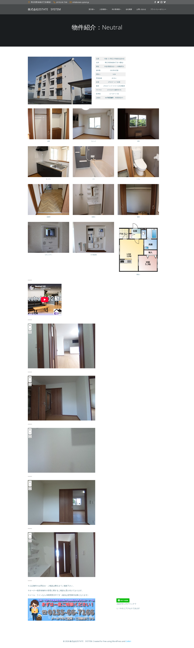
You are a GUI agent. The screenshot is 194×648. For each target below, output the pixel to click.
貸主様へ (92, 9)
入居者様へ (103, 9)
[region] (61, 346)
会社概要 (129, 9)
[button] (30, 325)
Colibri (128, 641)
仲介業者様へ (116, 9)
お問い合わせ (141, 9)
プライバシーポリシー (158, 9)
